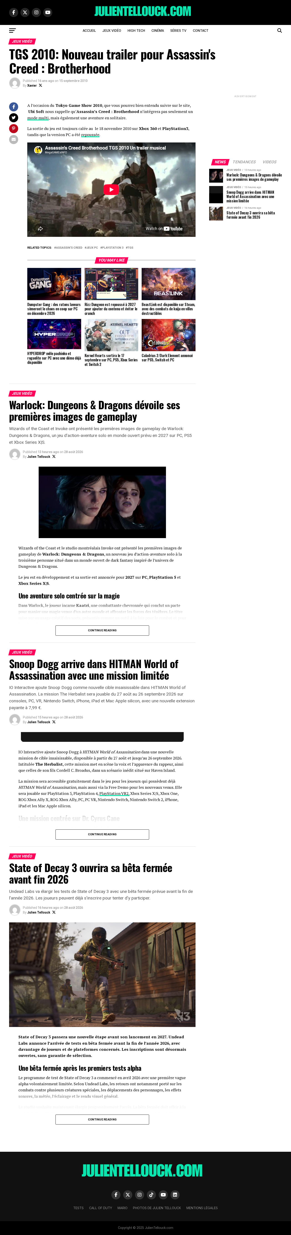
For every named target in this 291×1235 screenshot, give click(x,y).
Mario (123, 1208)
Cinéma (157, 30)
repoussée (90, 134)
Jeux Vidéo (111, 30)
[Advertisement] (245, 126)
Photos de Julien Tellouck (157, 1208)
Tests (78, 1208)
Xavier (32, 85)
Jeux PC (92, 247)
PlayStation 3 (112, 247)
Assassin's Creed (69, 247)
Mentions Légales (202, 1208)
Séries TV (178, 30)
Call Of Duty (100, 1208)
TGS (130, 247)
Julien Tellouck (38, 456)
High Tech (136, 30)
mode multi (38, 117)
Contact (200, 30)
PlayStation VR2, (114, 793)
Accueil (89, 30)
